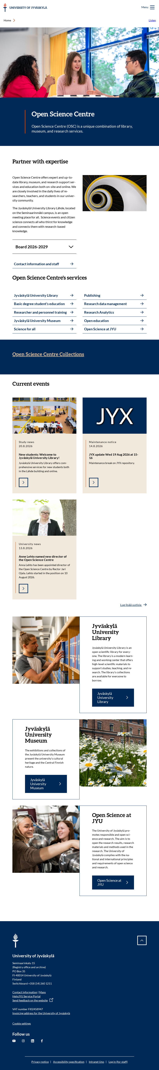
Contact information (24, 992)
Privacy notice (40, 1061)
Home (7, 20)
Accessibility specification (68, 1061)
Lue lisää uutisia (131, 605)
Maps (42, 992)
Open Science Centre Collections (48, 354)
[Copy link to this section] (72, 161)
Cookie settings (21, 1023)
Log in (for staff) (118, 1061)
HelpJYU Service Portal (26, 996)
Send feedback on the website (30, 1000)
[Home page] (25, 7)
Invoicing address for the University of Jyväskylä (41, 1013)
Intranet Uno (96, 1061)
